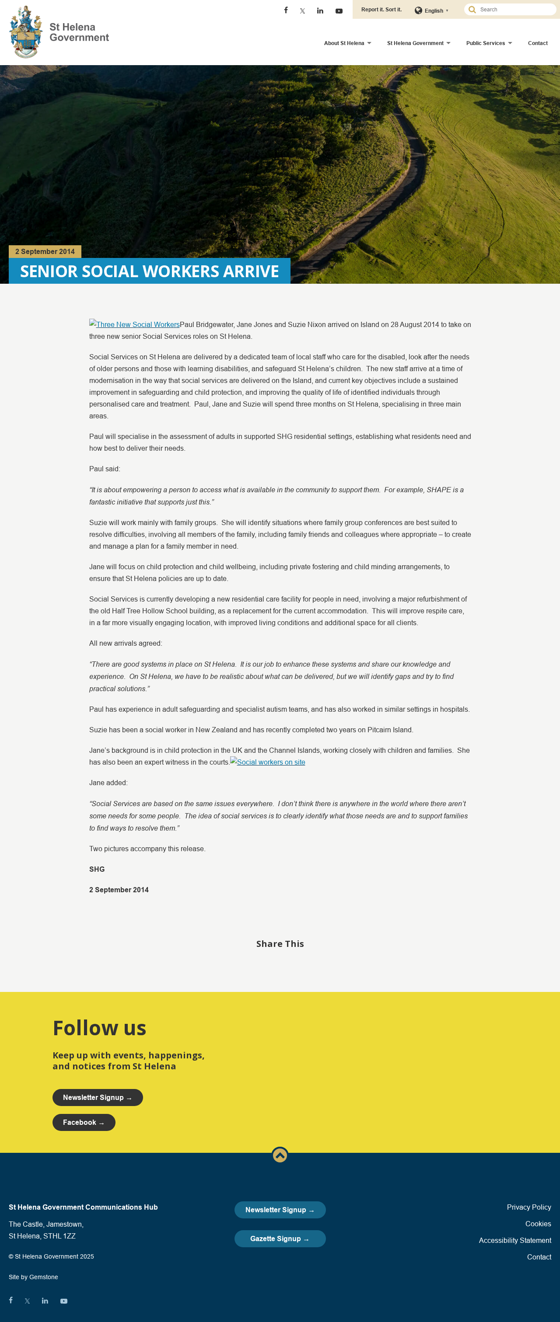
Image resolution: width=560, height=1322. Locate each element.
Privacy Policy (529, 1207)
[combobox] (514, 9)
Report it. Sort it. (381, 9)
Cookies (538, 1224)
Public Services (485, 43)
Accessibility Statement (515, 1240)
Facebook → (84, 1122)
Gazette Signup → (280, 1239)
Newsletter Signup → (280, 1210)
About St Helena (344, 43)
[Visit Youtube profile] (339, 11)
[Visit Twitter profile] (302, 11)
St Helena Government (415, 43)
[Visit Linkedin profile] (320, 11)
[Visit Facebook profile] (286, 11)
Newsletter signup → (98, 1097)
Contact (538, 43)
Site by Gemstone (33, 1276)
